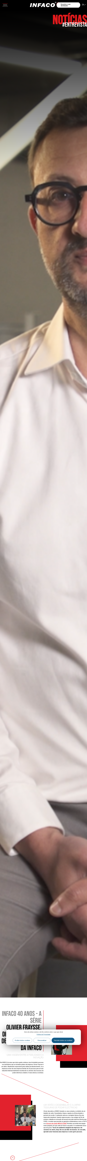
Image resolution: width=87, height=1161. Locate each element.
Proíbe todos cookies (22, 1040)
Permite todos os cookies (63, 1040)
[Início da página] (12, 1158)
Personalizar (42, 1040)
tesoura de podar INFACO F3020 (56, 1123)
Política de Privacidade (43, 1034)
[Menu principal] (5, 4)
